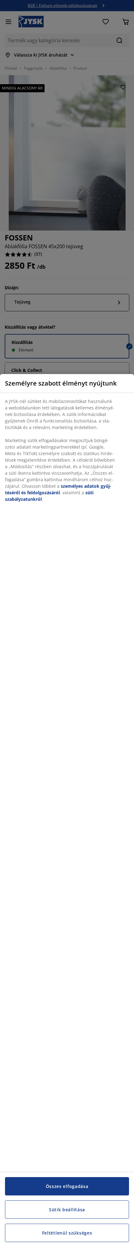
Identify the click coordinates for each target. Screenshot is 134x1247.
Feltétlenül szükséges (67, 1233)
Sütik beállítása (67, 1210)
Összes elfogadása (67, 1186)
